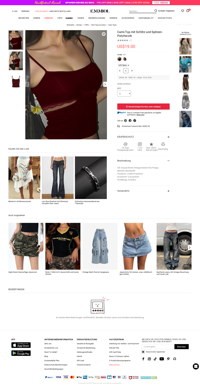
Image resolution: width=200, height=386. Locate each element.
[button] (190, 247)
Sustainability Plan (51, 361)
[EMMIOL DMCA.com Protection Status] (148, 379)
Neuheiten (23, 18)
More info (140, 115)
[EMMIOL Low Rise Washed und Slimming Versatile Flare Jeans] (58, 177)
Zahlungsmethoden (85, 352)
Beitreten (181, 346)
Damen (36, 18)
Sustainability (146, 18)
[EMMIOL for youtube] (162, 359)
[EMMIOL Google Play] (21, 355)
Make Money (114, 365)
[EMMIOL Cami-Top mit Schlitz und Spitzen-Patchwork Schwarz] (125, 60)
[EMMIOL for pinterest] (168, 359)
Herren (113, 18)
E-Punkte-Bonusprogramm (119, 361)
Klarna (79, 356)
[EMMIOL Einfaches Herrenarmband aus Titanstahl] (91, 177)
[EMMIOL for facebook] (143, 359)
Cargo (69, 18)
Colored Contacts (84, 365)
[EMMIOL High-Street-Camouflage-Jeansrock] (25, 246)
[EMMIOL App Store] (21, 347)
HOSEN (81, 18)
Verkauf (48, 18)
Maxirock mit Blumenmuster (19, 201)
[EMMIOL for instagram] (149, 359)
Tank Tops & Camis (98, 25)
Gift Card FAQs (115, 352)
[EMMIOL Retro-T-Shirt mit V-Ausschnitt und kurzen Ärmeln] (62, 246)
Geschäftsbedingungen (53, 369)
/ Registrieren (169, 11)
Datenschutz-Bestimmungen (55, 365)
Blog (46, 356)
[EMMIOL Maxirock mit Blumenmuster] (24, 177)
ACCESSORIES (127, 18)
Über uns (47, 344)
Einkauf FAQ (114, 348)
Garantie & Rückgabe (85, 344)
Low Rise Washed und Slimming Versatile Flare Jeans (55, 202)
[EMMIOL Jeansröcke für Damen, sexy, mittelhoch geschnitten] (137, 246)
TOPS (59, 18)
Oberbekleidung (96, 18)
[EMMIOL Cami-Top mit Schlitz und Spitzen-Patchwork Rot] (119, 60)
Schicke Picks (165, 18)
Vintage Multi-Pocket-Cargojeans (95, 272)
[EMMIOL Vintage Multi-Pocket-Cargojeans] (99, 246)
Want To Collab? (50, 352)
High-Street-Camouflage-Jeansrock (22, 272)
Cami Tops (112, 25)
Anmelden (161, 11)
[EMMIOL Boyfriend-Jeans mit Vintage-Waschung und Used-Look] (174, 246)
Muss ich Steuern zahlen (119, 356)
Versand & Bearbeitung (86, 348)
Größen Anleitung (124, 84)
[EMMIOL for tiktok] (155, 359)
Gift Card (80, 361)
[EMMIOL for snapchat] (174, 359)
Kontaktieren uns (51, 348)
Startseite (70, 25)
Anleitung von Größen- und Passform (124, 344)
